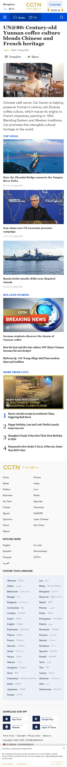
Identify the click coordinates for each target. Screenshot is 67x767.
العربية (6, 563)
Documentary (40, 551)
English (6, 545)
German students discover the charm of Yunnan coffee (28, 338)
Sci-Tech (7, 501)
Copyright (21, 735)
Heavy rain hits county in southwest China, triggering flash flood (31, 415)
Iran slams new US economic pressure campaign (27, 229)
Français (7, 557)
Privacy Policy (7, 764)
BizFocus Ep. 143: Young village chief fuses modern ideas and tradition (31, 360)
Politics (6, 489)
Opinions (7, 519)
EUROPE (38, 513)
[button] (7, 92)
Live (36, 489)
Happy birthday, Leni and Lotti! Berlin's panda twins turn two (33, 426)
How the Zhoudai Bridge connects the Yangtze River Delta (33, 179)
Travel (6, 525)
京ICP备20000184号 (34, 740)
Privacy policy (34, 735)
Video (36, 483)
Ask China (39, 525)
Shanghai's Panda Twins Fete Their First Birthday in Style (35, 437)
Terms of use (9, 735)
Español (7, 551)
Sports (6, 513)
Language (55, 4)
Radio (21, 17)
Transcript (39, 507)
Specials (38, 501)
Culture (6, 507)
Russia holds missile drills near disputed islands (29, 280)
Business (8, 495)
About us (47, 735)
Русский (38, 545)
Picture (37, 477)
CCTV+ (37, 557)
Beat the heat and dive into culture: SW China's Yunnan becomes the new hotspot (33, 349)
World (6, 483)
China (6, 477)
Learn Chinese (41, 519)
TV (35, 17)
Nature (6, 531)
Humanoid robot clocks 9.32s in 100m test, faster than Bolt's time (35, 448)
